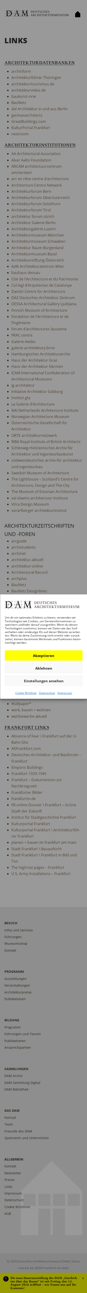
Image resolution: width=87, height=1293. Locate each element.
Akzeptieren (43, 655)
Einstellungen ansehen (43, 680)
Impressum (64, 693)
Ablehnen (43, 668)
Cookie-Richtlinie (25, 693)
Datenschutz (47, 693)
